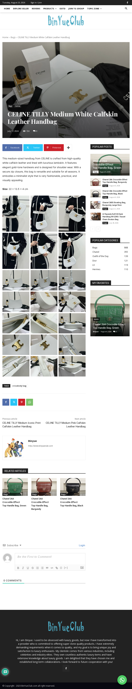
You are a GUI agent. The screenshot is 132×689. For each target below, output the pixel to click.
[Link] (56, 568)
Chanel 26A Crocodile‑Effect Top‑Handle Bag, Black (71, 502)
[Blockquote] (47, 568)
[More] (68, 147)
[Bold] (18, 568)
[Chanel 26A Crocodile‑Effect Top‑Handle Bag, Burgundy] (44, 487)
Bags (13, 37)
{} (61, 567)
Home (5, 37)
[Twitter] (13, 402)
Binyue (32, 441)
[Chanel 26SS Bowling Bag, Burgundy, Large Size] (95, 205)
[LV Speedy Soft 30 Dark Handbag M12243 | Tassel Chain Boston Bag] (95, 216)
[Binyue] (14, 448)
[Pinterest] (21, 402)
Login (81, 545)
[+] (66, 567)
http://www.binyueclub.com (40, 446)
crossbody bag (19, 385)
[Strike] (32, 568)
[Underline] (27, 568)
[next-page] (98, 229)
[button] (126, 8)
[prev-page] (92, 229)
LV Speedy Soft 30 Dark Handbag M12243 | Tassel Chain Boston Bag (113, 217)
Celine (17, 106)
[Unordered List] (42, 568)
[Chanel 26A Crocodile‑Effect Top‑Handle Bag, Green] (15, 487)
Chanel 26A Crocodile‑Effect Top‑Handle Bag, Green (14, 502)
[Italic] (23, 568)
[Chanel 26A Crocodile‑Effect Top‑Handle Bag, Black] (73, 487)
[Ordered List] (37, 568)
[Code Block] (52, 568)
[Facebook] (127, 2)
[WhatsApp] (29, 402)
